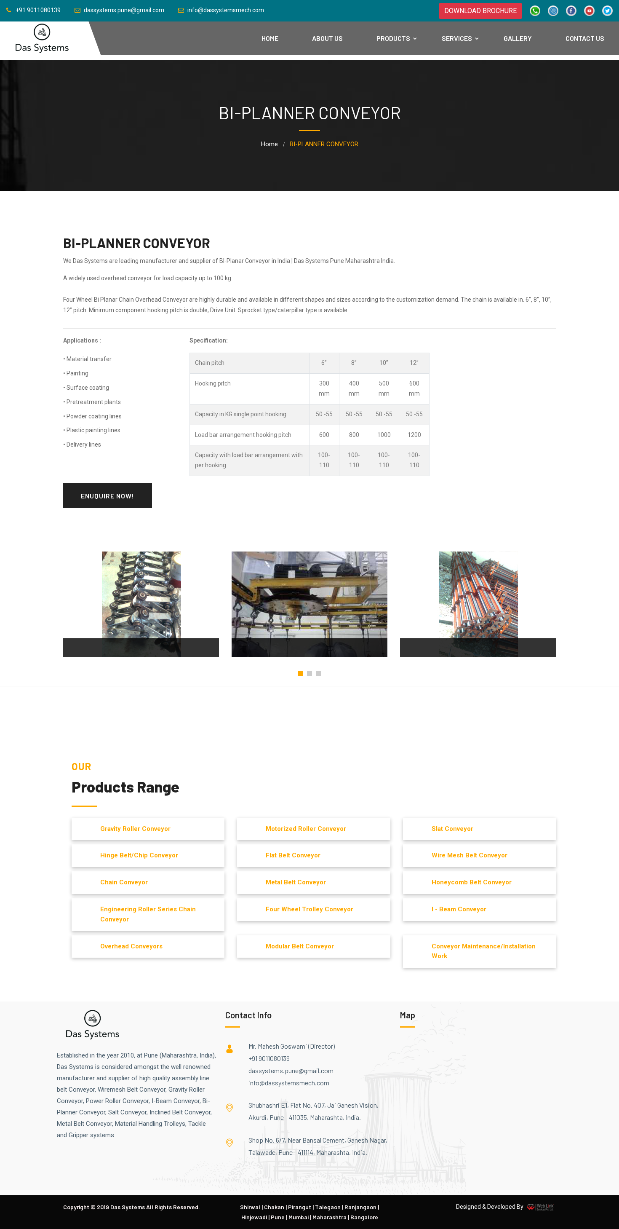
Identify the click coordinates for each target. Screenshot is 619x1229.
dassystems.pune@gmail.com (291, 1070)
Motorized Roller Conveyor (306, 829)
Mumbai (298, 1217)
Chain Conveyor (124, 882)
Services (457, 38)
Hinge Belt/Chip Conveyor (139, 855)
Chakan (274, 1206)
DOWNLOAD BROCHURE (480, 11)
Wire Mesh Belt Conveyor (469, 855)
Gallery (518, 38)
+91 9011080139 (269, 1058)
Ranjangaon (360, 1206)
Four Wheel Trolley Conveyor (309, 909)
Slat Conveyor (452, 829)
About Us (327, 38)
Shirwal (250, 1206)
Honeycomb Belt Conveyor (472, 882)
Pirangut (299, 1206)
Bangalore (364, 1217)
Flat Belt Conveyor (293, 855)
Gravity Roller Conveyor (135, 829)
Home (269, 38)
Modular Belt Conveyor (300, 946)
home (269, 144)
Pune (278, 1217)
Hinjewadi (254, 1217)
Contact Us (585, 38)
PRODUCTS (393, 38)
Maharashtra (329, 1217)
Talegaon (328, 1206)
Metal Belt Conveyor (296, 882)
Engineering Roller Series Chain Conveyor (148, 914)
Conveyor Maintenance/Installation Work (484, 951)
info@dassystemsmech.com (288, 1083)
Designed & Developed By (490, 1206)
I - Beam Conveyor (459, 909)
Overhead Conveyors (131, 946)
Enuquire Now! (107, 496)
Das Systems (127, 1206)
